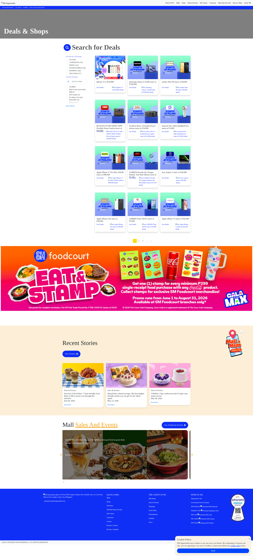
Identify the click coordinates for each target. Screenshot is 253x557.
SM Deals (110, 506)
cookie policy (235, 546)
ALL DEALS (18, 7)
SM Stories (152, 498)
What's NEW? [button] (169, 3)
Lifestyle (151, 518)
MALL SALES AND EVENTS (37, 7)
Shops (108, 502)
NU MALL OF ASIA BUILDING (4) (76, 99)
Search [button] (246, 3)
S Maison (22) (73, 102)
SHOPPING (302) (75, 71)
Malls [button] (178, 3)
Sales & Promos (154, 502)
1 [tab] (63, 482)
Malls (108, 498)
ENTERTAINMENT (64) (77, 68)
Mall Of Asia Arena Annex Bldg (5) (77, 91)
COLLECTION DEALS (8, 7)
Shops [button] (184, 3)
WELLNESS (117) (75, 73)
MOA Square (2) (74, 95)
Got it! (213, 551)
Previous (61, 455)
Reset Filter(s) (70, 106)
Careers (109, 521)
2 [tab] (65, 482)
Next (192, 455)
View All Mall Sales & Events (173, 425)
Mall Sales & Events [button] (224, 3)
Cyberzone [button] (212, 3)
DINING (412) (74, 65)
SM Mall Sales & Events (114, 509)
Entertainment (153, 514)
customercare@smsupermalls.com (54, 501)
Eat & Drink (152, 510)
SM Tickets (194, 523)
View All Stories (70, 354)
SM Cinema (110, 513)
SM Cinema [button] (203, 3)
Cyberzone (110, 517)
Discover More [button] (237, 3)
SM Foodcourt (195, 506)
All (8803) (72, 87)
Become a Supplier (112, 529)
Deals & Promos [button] (193, 3)
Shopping (152, 506)
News (150, 522)
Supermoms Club (196, 498)
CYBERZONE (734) (76, 62)
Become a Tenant (112, 525)
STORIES (25, 7)
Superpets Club (196, 510)
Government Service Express (200, 502)
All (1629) (72, 59)
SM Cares (194, 515)
